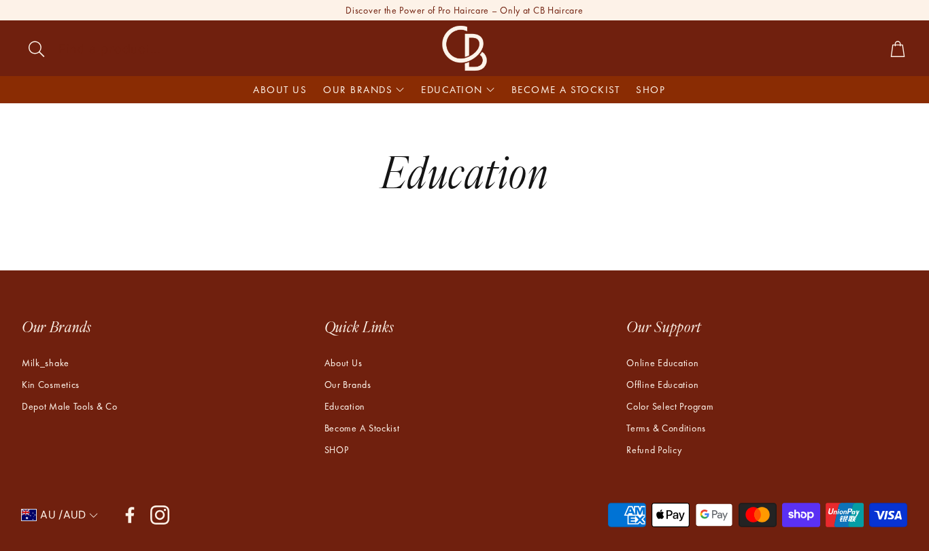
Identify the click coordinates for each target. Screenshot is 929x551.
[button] (118, 49)
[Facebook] (129, 515)
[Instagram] (159, 515)
